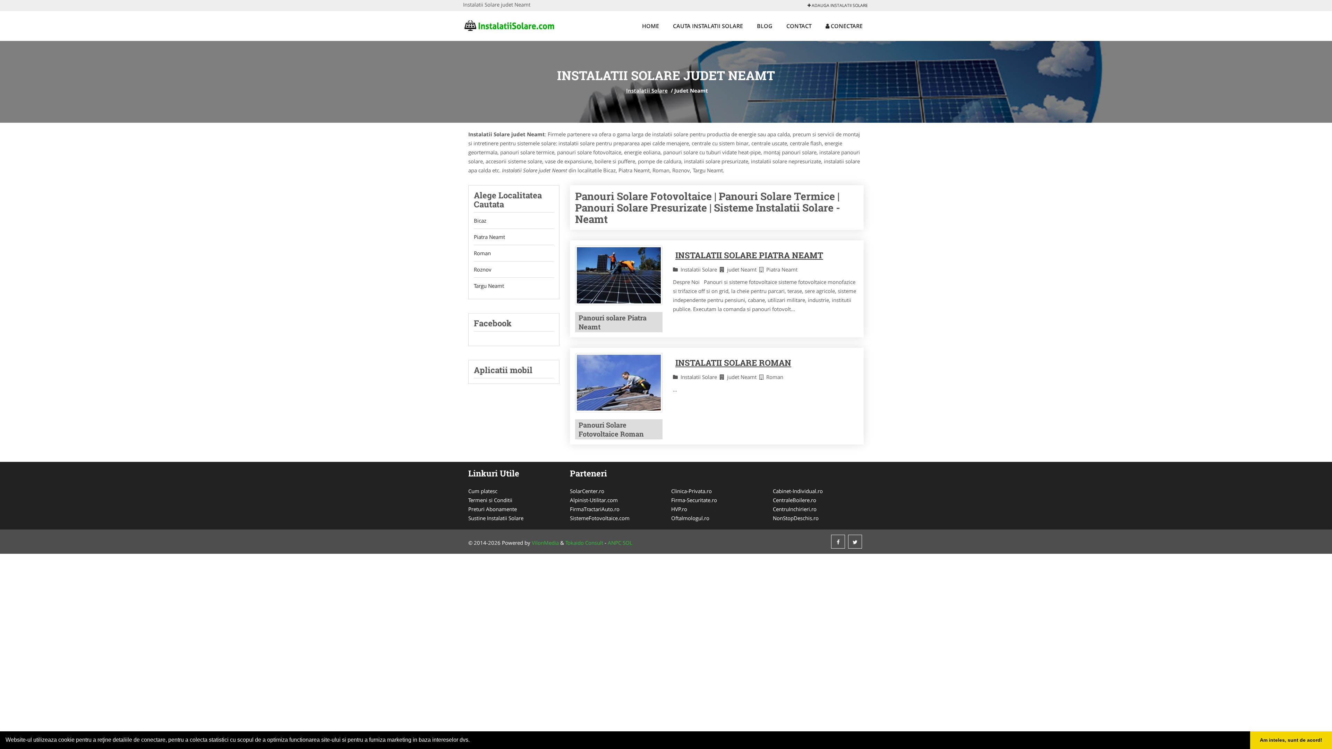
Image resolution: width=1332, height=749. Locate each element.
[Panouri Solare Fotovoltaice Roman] (619, 383)
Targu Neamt (489, 285)
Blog (764, 26)
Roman (482, 253)
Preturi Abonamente (492, 509)
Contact (799, 26)
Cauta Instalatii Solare (708, 26)
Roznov (483, 269)
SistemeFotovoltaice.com (600, 518)
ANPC (614, 542)
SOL (627, 542)
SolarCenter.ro (587, 491)
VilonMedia (545, 542)
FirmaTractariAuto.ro (595, 509)
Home (650, 26)
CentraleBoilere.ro (794, 500)
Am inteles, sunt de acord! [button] (1291, 740)
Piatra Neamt (489, 236)
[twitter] (855, 542)
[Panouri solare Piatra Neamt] (619, 275)
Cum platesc (482, 491)
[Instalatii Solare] (508, 24)
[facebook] (838, 542)
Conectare (846, 26)
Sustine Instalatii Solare (495, 518)
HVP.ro (679, 509)
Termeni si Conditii (490, 500)
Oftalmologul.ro (690, 518)
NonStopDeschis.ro (796, 518)
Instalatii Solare (647, 90)
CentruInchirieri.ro (795, 509)
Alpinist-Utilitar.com (594, 500)
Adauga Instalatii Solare (839, 5)
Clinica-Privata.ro (691, 491)
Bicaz (480, 220)
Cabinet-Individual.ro (798, 491)
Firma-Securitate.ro (694, 500)
